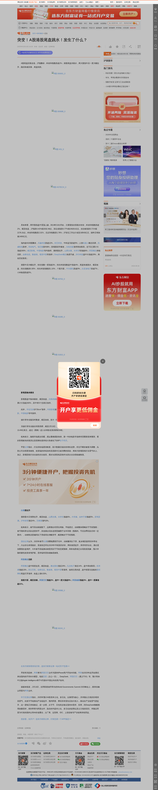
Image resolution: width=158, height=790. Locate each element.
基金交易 (136, 2)
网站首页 (20, 2)
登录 (111, 2)
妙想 (81, 2)
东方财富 (42, 2)
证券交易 (127, 2)
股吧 (96, 2)
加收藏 (26, 2)
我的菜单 (119, 2)
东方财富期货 (72, 2)
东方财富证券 (61, 2)
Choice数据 (89, 2)
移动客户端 (32, 2)
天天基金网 (51, 2)
